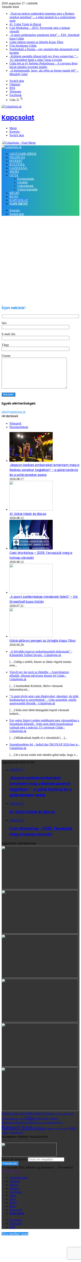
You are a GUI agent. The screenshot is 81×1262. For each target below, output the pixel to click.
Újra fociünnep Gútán (23, 45)
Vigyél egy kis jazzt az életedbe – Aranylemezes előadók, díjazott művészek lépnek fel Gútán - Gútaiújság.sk (39, 675)
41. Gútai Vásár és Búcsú (25, 24)
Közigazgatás (25, 178)
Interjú (15, 161)
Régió (14, 193)
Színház (5, 1133)
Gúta (13, 175)
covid (22, 1118)
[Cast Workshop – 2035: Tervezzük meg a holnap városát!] (31, 548)
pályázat (64, 1128)
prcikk (57, 1128)
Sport (14, 171)
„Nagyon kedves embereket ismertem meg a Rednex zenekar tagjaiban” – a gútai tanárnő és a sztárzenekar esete (42, 17)
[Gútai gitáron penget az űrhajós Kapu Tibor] (31, 636)
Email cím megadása (14, 1159)
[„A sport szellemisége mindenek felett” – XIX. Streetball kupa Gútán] (31, 592)
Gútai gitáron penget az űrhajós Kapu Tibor (36, 42)
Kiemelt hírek (17, 1127)
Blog (13, 196)
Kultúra (17, 164)
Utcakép (22, 182)
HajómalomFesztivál (14, 1122)
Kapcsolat (18, 200)
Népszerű (15, 423)
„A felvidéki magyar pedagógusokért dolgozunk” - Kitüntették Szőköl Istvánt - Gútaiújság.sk (40, 653)
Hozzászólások (18, 427)
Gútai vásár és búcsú (47, 1118)
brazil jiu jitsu (60, 1113)
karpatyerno (55, 1122)
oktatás (49, 1128)
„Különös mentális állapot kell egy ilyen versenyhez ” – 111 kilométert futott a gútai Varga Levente (43, 58)
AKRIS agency (11, 1171)
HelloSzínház (35, 1122)
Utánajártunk (25, 186)
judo (45, 1122)
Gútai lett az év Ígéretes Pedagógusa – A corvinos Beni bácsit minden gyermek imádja (43, 65)
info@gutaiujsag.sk (14, 411)
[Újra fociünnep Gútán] (40, 1109)
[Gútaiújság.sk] (12, 147)
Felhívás (17, 157)
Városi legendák (27, 189)
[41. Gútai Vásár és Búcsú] (31, 509)
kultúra (40, 1128)
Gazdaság (18, 168)
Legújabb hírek (23, 153)
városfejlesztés (16, 1132)
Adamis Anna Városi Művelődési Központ (28, 1113)
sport (72, 1128)
